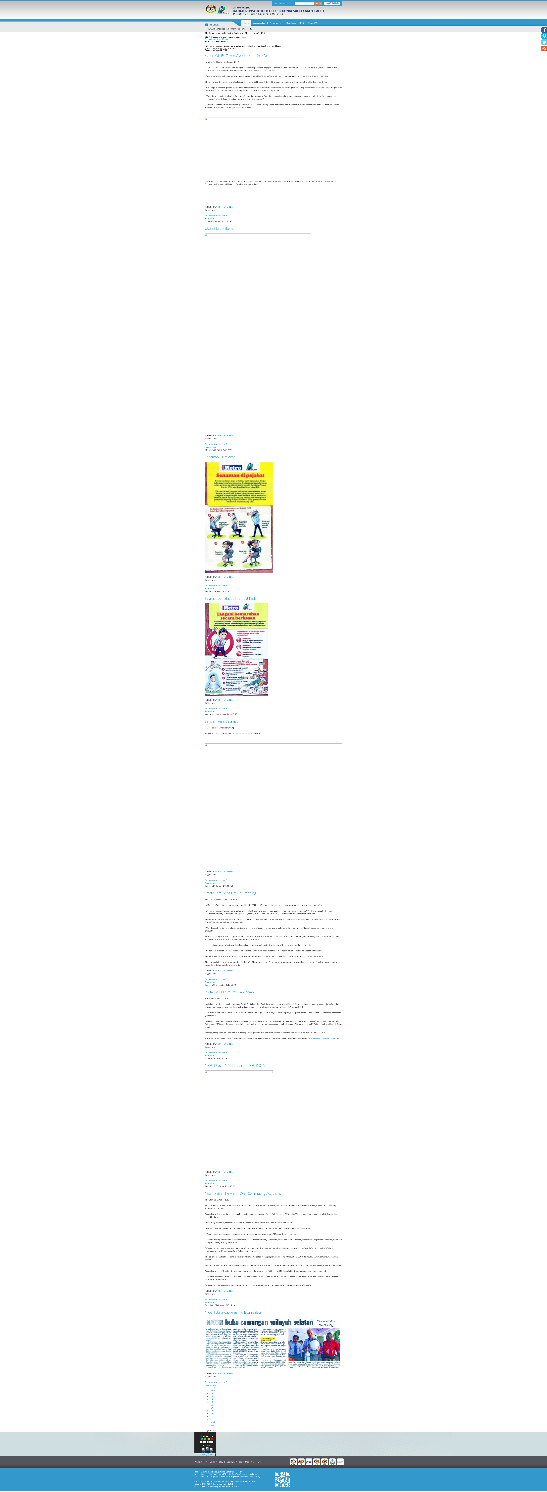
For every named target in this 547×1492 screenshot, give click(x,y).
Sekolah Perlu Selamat (221, 721)
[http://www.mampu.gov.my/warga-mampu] (340, 1461)
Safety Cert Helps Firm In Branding (230, 893)
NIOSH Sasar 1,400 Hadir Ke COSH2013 (235, 1065)
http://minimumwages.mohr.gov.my (324, 1038)
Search (318, 3)
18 (212, 1410)
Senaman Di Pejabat (220, 456)
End (212, 1425)
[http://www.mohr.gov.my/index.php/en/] (316, 1461)
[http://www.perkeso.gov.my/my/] (332, 1461)
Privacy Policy (200, 1462)
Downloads (291, 23)
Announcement (276, 23)
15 (212, 1402)
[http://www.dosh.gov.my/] (324, 1461)
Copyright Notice (234, 1462)
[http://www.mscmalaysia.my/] (309, 1461)
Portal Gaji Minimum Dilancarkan (229, 992)
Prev (213, 1390)
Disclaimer (249, 1462)
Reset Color (207, 1442)
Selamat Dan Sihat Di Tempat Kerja (231, 598)
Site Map (262, 1462)
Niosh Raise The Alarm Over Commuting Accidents (243, 1193)
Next (213, 1422)
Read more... (210, 218)
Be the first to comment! (216, 215)
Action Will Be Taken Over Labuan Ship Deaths (239, 55)
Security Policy (216, 1462)
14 (212, 1399)
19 (212, 1413)
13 (212, 1396)
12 (212, 1393)
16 (212, 1405)
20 (212, 1416)
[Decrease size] (211, 1451)
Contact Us (313, 23)
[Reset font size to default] (207, 1451)
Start (213, 1388)
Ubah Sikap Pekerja (219, 228)
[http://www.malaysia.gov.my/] (293, 1461)
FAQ (302, 23)
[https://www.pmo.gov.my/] (301, 1461)
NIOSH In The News (225, 207)
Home (246, 23)
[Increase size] (203, 1451)
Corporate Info (259, 23)
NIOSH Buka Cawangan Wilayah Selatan (234, 1312)
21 (212, 1419)
